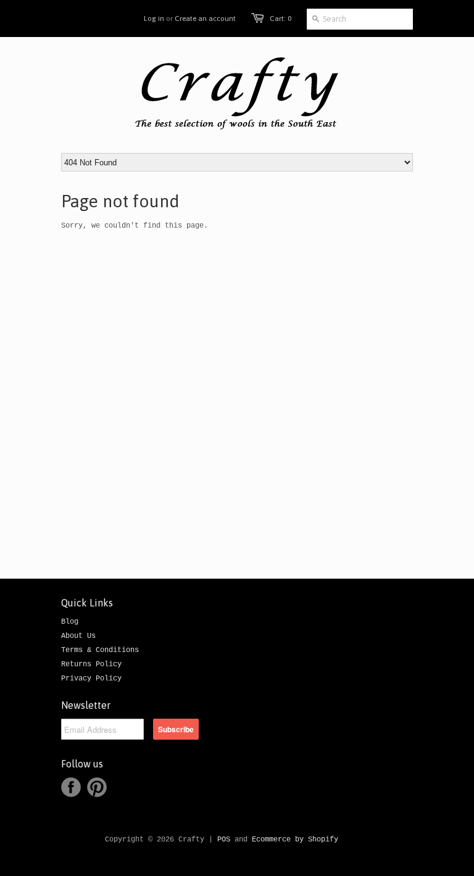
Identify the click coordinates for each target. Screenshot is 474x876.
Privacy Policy (91, 678)
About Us (78, 636)
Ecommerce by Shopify (295, 839)
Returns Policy (91, 664)
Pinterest (97, 787)
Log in (154, 18)
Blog (69, 622)
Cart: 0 (280, 18)
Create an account (205, 18)
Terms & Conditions (100, 650)
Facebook (71, 787)
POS (223, 839)
